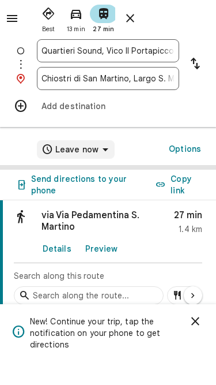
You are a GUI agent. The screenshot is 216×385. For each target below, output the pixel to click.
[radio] (48, 17)
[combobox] (108, 50)
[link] (108, 255)
